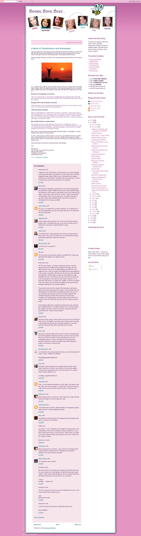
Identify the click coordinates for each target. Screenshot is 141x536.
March (94, 209)
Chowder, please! (96, 158)
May (93, 205)
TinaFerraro (41, 394)
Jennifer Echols (94, 103)
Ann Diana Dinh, (43, 349)
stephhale (41, 218)
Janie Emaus (42, 206)
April (93, 207)
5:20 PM (40, 345)
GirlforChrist (42, 404)
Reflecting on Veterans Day (98, 175)
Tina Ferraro (93, 68)
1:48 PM (40, 313)
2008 (91, 218)
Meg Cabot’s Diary (95, 106)
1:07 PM (40, 455)
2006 (91, 222)
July (93, 200)
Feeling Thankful (96, 183)
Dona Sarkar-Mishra (95, 59)
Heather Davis (94, 61)
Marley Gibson (42, 458)
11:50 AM (41, 422)
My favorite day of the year (98, 185)
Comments (94, 269)
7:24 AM (40, 215)
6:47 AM (40, 182)
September (95, 196)
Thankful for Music (96, 133)
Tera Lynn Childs (94, 67)
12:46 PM (41, 442)
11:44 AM (41, 412)
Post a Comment (39, 517)
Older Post (78, 524)
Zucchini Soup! (95, 168)
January (94, 213)
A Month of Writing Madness (99, 188)
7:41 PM (40, 484)
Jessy (40, 415)
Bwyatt (40, 186)
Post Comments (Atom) (49, 528)
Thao (39, 363)
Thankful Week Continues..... (99, 137)
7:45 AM (40, 227)
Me (39, 252)
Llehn (40, 331)
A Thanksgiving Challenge (98, 139)
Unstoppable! (95, 181)
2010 (91, 122)
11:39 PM (41, 378)
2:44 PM (40, 327)
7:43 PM (40, 500)
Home (57, 524)
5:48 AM (40, 390)
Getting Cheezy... (96, 156)
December (95, 124)
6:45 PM (40, 360)
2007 (91, 220)
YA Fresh (92, 110)
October (94, 194)
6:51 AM (40, 202)
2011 (91, 120)
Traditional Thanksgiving (98, 154)
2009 (91, 216)
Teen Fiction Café (95, 108)
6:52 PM (40, 464)
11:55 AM (41, 259)
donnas (40, 316)
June (93, 202)
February (94, 211)
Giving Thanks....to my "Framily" (100, 135)
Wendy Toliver (42, 243)
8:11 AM (40, 240)
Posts (92, 266)
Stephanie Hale (94, 65)
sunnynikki (41, 381)
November (95, 127)
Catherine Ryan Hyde (96, 101)
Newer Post (37, 524)
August (94, 198)
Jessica (40, 231)
